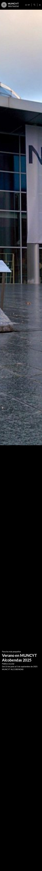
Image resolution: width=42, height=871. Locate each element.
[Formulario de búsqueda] (34, 4)
